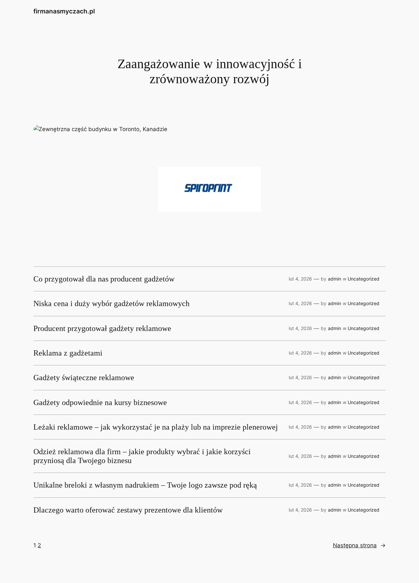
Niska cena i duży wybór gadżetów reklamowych (111, 303)
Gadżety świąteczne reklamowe (83, 377)
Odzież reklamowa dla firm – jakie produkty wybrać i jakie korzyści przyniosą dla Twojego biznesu (142, 455)
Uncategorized (363, 279)
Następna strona (359, 545)
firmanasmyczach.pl (64, 11)
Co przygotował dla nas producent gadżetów (103, 279)
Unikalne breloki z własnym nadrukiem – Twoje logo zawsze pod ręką (145, 485)
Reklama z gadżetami (67, 353)
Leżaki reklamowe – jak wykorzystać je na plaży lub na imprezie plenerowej (155, 427)
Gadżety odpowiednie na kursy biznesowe (100, 402)
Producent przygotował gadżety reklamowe (102, 328)
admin (334, 279)
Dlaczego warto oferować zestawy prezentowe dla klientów (128, 510)
